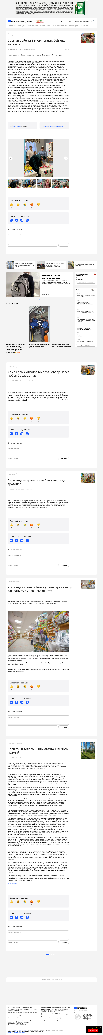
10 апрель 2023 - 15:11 (12, 489)
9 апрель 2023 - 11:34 (12, 757)
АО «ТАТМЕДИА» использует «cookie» (18, 1030)
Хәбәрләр (12, 35)
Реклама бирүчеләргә (59, 26)
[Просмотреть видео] (40, 324)
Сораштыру (84, 26)
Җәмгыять (12, 366)
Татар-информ (12, 883)
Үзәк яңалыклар (14, 581)
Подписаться (93, 1030)
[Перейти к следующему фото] (66, 158)
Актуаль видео (45, 26)
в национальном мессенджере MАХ (52, 126)
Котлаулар (21, 26)
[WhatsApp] (27, 220)
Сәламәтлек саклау (15, 743)
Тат (70, 21)
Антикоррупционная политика (16, 1029)
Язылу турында (33, 26)
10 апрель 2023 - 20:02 (12, 49)
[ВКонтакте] (11, 220)
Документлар (45, 979)
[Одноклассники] (16, 220)
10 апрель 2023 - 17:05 (12, 380)
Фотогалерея (73, 26)
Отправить (64, 245)
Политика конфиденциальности (16, 1032)
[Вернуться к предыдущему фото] (11, 158)
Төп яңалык (12, 26)
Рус (62, 21)
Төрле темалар (57, 979)
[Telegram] (21, 220)
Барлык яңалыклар (86, 345)
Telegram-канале (16, 126)
